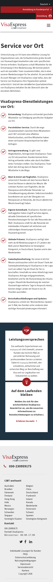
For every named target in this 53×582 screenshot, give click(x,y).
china (28, 489)
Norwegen (9, 508)
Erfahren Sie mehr (25, 421)
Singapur (8, 515)
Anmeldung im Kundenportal (36, 9)
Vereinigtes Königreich (36, 518)
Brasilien (8, 489)
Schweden (9, 512)
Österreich (31, 508)
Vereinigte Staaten (13, 518)
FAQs (25, 554)
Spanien (29, 515)
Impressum (25, 564)
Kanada (29, 502)
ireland (29, 499)
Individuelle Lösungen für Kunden (25, 550)
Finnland (8, 495)
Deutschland (32, 492)
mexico (7, 505)
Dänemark (9, 492)
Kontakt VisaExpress (13, 531)
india (6, 502)
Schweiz (30, 512)
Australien (9, 486)
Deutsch (44, 4)
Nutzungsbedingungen (25, 560)
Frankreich (31, 495)
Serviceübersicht (25, 567)
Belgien (29, 486)
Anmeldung (42, 16)
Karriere (25, 570)
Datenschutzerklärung (25, 557)
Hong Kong (9, 499)
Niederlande (31, 505)
